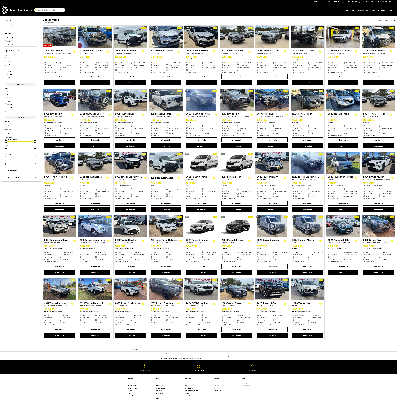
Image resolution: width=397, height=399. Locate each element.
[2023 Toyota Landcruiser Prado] (95, 289)
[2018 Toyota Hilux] (237, 100)
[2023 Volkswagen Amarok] (378, 352)
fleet (383, 10)
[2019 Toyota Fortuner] (59, 289)
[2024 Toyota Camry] (95, 352)
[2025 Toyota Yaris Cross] (130, 289)
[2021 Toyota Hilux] (130, 100)
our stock (375, 10)
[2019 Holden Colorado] (272, 352)
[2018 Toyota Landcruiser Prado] (308, 163)
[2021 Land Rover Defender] (166, 226)
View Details (59, 77)
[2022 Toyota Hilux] (59, 100)
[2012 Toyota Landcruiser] (95, 226)
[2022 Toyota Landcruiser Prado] (130, 163)
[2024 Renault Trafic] (130, 352)
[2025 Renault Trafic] (308, 100)
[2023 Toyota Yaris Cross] (343, 163)
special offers (362, 10)
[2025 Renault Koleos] (237, 37)
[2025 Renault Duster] (272, 37)
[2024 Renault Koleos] (378, 100)
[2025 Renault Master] (378, 37)
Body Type (8, 129)
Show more (20, 84)
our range (350, 10)
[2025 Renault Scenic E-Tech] (201, 100)
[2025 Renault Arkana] (95, 37)
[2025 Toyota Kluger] (378, 163)
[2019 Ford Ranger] (272, 100)
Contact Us (59, 83)
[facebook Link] (394, 2)
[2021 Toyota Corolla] (130, 226)
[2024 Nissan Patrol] (166, 100)
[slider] (6, 141)
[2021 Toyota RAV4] (343, 289)
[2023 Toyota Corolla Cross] (378, 289)
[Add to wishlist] (74, 51)
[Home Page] (5, 10)
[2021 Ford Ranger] (59, 37)
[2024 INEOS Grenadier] (95, 100)
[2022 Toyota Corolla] (237, 352)
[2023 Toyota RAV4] (378, 226)
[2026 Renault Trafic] (201, 163)
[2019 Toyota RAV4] (201, 352)
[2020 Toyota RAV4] (272, 289)
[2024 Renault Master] (130, 37)
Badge (7, 121)
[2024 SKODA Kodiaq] (201, 289)
